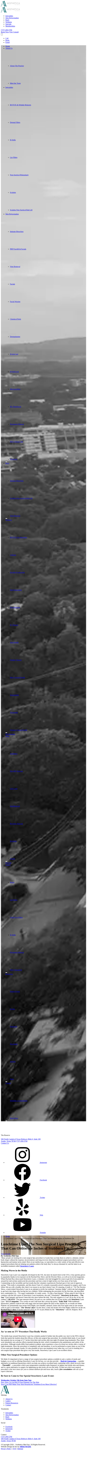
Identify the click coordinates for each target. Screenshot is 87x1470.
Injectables (9, 16)
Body (7, 20)
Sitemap (20, 1449)
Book (7, 40)
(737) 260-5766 (6, 30)
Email (7, 42)
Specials (8, 24)
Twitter (8, 1431)
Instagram (8, 1429)
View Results (5, 1254)
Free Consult (14, 32)
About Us (8, 1399)
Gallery (8, 1401)
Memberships (10, 26)
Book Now (5, 32)
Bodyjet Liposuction (68, 1361)
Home (7, 1236)
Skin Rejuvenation (12, 18)
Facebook (8, 1427)
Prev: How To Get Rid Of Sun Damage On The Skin (20, 1382)
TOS (14, 1449)
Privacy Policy (6, 1449)
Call (6, 38)
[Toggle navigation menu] (2, 34)
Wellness (8, 22)
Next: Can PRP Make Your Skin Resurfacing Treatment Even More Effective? (29, 1384)
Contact (8, 1405)
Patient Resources (11, 1403)
